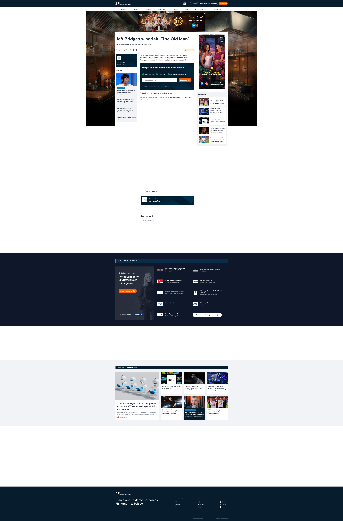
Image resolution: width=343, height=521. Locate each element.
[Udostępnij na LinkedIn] (136, 50)
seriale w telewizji (151, 191)
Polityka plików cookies (222, 518)
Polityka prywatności (198, 518)
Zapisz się (183, 80)
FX (142, 191)
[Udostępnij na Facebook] (134, 50)
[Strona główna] (123, 3)
